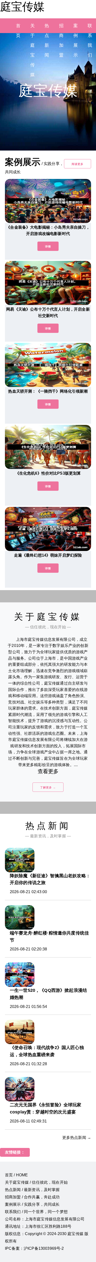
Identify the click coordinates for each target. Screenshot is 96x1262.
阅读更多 (77, 164)
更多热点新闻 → (76, 1137)
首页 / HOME (16, 1175)
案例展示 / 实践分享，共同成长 (32, 1204)
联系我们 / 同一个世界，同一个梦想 (36, 1212)
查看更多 (48, 771)
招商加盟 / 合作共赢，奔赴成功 (32, 1197)
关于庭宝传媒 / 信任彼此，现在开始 (36, 1182)
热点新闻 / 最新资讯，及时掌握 (32, 1190)
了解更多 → (48, 787)
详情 (48, 246)
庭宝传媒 (22, 6)
